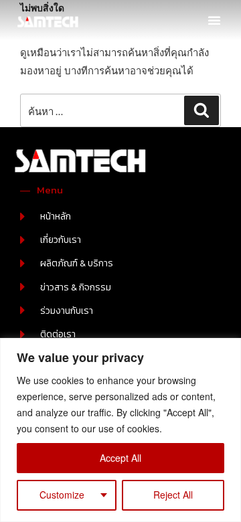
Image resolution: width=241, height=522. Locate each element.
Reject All (173, 494)
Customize (61, 494)
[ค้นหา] (201, 110)
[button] (214, 20)
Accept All (120, 457)
